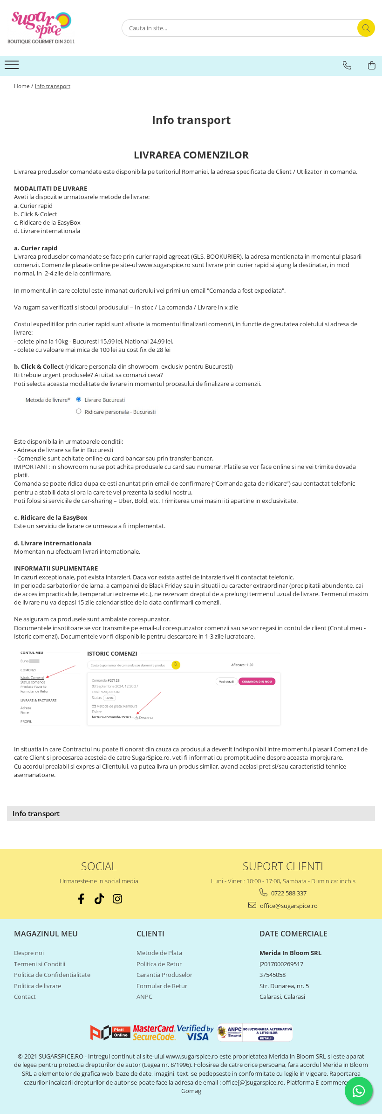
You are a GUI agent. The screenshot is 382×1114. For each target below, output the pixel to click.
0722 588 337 (288, 893)
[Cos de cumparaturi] (372, 65)
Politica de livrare (37, 986)
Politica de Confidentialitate (52, 974)
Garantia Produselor (164, 974)
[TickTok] (99, 899)
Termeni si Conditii (39, 964)
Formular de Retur (161, 986)
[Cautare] (366, 28)
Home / (23, 86)
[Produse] (13, 68)
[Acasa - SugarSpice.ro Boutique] (53, 28)
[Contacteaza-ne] (347, 65)
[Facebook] (81, 899)
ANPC (144, 996)
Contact (25, 996)
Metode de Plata (159, 953)
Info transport (52, 86)
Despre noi (29, 953)
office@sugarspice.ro (288, 905)
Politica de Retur (159, 964)
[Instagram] (117, 899)
